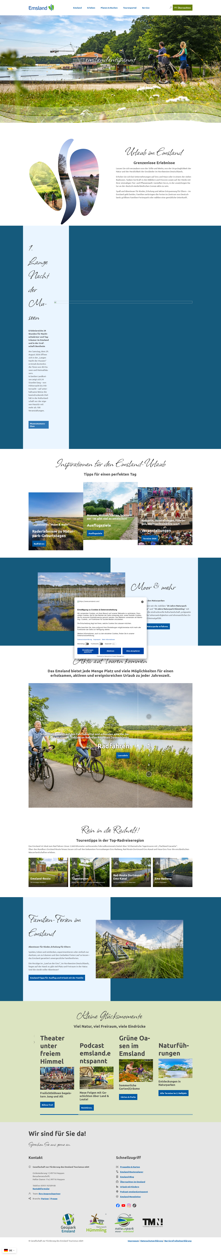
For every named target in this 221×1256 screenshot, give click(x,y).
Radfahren (39, 543)
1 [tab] (149, 745)
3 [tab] (149, 764)
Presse (54, 1198)
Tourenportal (130, 7)
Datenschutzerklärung (151, 1240)
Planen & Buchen (109, 7)
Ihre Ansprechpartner (50, 1193)
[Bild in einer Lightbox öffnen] (123, 337)
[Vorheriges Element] (149, 716)
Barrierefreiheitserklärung (178, 1240)
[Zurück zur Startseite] (41, 7)
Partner (45, 1198)
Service (146, 7)
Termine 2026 (149, 538)
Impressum (133, 1240)
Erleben (91, 7)
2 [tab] (149, 755)
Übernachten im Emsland (132, 1181)
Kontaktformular (41, 1188)
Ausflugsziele (95, 533)
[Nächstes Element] (149, 774)
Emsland (77, 7)
